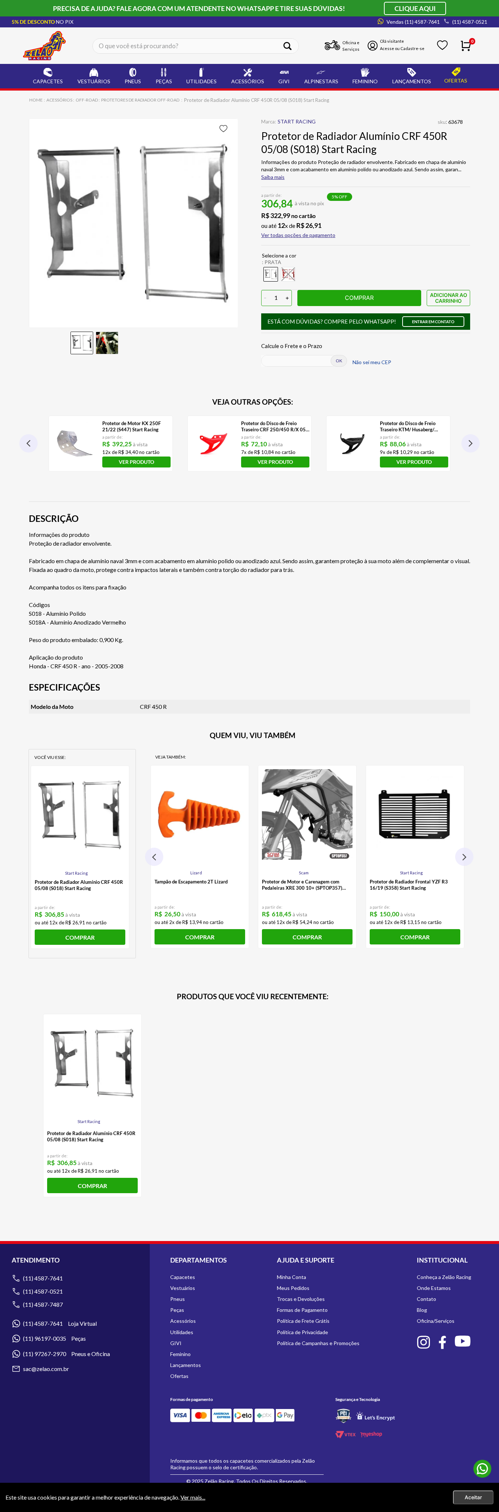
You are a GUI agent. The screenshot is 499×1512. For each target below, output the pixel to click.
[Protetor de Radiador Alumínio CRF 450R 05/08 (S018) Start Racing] (80, 815)
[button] (298, 235)
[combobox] (195, 46)
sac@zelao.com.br (46, 1368)
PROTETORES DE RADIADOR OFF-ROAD (140, 100)
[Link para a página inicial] (36, 100)
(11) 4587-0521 (43, 1291)
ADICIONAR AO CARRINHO (448, 298)
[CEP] (299, 361)
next (470, 443)
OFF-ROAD (87, 100)
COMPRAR (359, 297)
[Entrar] (398, 45)
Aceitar (473, 1497)
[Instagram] (423, 1343)
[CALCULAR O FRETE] (339, 361)
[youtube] (463, 1342)
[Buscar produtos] (290, 46)
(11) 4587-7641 (43, 1278)
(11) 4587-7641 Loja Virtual (60, 1323)
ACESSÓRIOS (59, 100)
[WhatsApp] (482, 1469)
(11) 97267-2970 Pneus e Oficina (66, 1353)
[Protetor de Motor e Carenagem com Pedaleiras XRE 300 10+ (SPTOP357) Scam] (307, 814)
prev (28, 443)
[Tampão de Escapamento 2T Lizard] (200, 814)
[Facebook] (442, 1343)
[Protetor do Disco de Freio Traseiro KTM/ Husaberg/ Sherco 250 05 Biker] (352, 443)
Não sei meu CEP (372, 362)
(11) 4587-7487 (43, 1304)
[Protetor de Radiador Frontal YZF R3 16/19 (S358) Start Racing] (415, 814)
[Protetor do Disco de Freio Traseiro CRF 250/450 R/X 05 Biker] (213, 443)
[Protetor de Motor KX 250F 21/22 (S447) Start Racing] (75, 443)
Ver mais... (192, 1497)
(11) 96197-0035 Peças (54, 1338)
